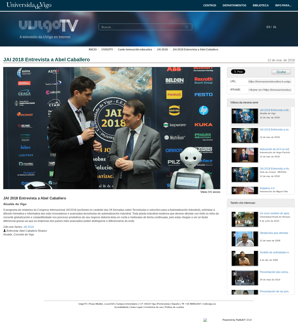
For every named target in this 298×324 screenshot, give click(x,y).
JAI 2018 (162, 49)
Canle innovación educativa (135, 49)
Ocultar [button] (281, 72)
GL (275, 27)
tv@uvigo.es (209, 304)
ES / (269, 27)
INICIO (93, 49)
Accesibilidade (121, 307)
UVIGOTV (107, 49)
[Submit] (186, 27)
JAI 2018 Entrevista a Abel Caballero (195, 49)
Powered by (237, 320)
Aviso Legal (136, 307)
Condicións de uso (153, 307)
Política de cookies (174, 307)
